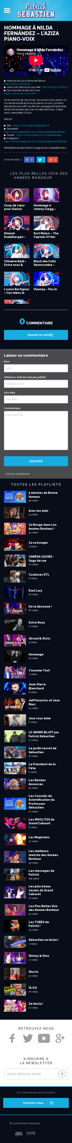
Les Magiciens (39, 837)
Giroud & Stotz (39, 638)
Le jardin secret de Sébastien (43, 750)
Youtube (44, 1038)
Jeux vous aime (40, 718)
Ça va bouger (38, 542)
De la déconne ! (40, 606)
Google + (60, 1038)
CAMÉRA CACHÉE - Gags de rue (41, 558)
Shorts (33, 971)
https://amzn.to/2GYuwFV (20, 93)
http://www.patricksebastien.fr (31, 125)
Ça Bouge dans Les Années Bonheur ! (43, 526)
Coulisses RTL (39, 574)
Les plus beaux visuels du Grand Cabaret (41, 890)
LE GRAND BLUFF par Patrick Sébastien (44, 734)
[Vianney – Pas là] (46, 279)
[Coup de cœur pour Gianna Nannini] (17, 195)
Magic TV (19, 1134)
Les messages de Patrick (41, 872)
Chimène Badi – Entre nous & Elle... (15, 265)
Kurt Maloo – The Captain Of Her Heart (46, 237)
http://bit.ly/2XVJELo (55, 87)
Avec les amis (38, 510)
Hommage (36, 654)
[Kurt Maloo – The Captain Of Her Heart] (46, 223)
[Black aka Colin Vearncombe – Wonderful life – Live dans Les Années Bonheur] (46, 251)
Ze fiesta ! (36, 1003)
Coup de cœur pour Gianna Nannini (14, 209)
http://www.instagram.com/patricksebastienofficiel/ (35, 141)
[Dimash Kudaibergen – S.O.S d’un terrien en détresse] (17, 223)
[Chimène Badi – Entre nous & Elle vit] (17, 251)
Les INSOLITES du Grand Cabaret (41, 821)
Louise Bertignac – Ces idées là (16, 291)
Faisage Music (31, 1134)
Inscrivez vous (33, 1102)
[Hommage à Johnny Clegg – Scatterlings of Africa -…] (46, 195)
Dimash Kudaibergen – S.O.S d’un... (15, 237)
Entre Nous (37, 622)
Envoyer (36, 461)
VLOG (33, 987)
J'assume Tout (39, 670)
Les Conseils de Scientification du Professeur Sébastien (42, 801)
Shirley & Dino (39, 955)
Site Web (9, 392)
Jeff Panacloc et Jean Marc (44, 702)
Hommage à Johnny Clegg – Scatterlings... (45, 209)
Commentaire (13, 408)
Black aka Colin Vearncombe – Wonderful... (45, 265)
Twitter (28, 1038)
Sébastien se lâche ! (44, 939)
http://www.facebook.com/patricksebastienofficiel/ (35, 131)
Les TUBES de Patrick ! (39, 924)
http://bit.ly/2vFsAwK (17, 83)
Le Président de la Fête (42, 766)
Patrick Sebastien (36, 10)
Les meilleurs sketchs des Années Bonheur (43, 854)
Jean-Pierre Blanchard (37, 686)
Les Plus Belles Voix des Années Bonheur (44, 908)
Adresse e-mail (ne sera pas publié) (25, 377)
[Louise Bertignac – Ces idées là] (17, 279)
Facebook (12, 1038)
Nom (7, 361)
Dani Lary (35, 590)
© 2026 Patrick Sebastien (25, 1123)
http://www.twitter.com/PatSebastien (39, 135)
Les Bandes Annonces (37, 782)
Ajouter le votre (39, 334)
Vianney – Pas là (45, 289)
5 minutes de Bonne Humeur (43, 494)
